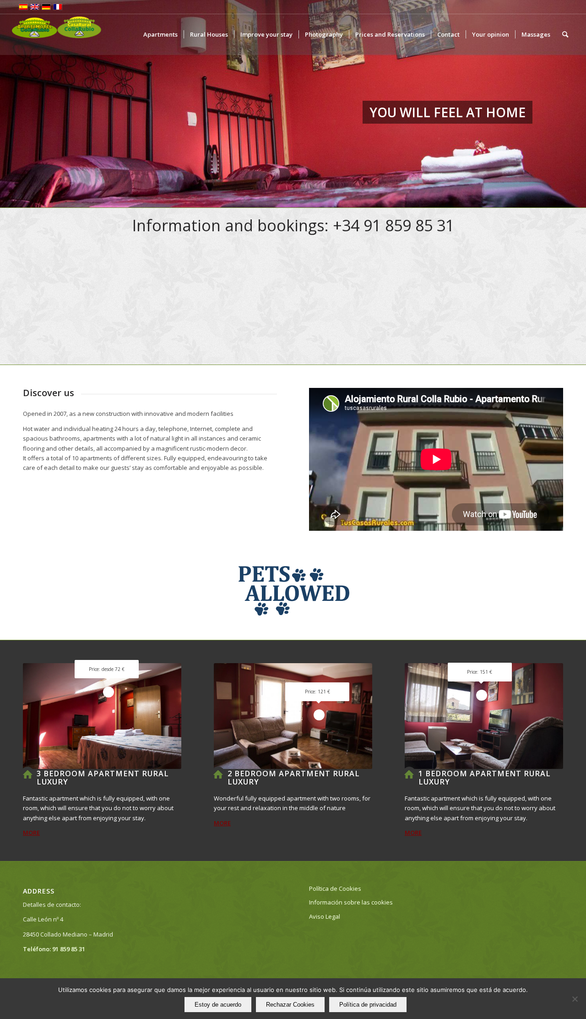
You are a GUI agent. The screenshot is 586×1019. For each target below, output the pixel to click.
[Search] (565, 34)
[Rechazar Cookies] (574, 998)
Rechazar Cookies (290, 1004)
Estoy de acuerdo (218, 1004)
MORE (31, 832)
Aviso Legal (324, 916)
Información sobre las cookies (351, 902)
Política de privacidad (367, 1004)
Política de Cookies (335, 888)
